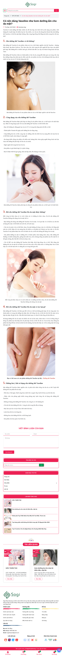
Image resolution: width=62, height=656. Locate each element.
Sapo (45, 648)
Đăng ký (44, 617)
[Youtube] (32, 639)
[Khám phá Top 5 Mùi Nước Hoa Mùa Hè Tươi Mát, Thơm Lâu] (7, 517)
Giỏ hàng (44, 620)
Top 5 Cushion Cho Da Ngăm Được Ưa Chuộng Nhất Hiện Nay (29, 528)
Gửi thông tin (8, 452)
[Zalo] (25, 639)
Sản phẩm (7, 483)
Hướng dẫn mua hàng (28, 611)
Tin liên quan (31, 544)
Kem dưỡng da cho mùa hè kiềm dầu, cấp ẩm (24, 509)
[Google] (36, 639)
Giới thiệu (6, 479)
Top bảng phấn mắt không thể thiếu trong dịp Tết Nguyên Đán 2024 (31, 522)
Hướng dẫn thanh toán (28, 614)
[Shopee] (5, 639)
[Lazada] (9, 639)
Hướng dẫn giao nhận (28, 617)
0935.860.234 (13, 630)
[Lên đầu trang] (58, 646)
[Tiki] (13, 639)
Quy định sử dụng (7, 620)
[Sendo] (17, 639)
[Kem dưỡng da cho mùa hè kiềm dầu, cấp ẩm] (7, 510)
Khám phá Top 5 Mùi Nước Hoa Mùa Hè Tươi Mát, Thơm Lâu (28, 515)
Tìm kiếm (44, 611)
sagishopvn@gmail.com (13, 632)
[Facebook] (28, 639)
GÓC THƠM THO (16, 500)
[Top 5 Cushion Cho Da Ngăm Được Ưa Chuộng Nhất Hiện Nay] (7, 530)
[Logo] (31, 4)
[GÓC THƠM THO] (7, 503)
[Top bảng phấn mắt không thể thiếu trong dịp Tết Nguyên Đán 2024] (7, 523)
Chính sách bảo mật (8, 611)
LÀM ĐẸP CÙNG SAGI (31, 496)
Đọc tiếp (9, 579)
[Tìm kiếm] (56, 10)
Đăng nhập (45, 614)
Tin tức (6, 486)
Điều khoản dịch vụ (27, 620)
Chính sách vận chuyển (9, 614)
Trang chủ (6, 476)
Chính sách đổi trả (8, 617)
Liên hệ (6, 489)
